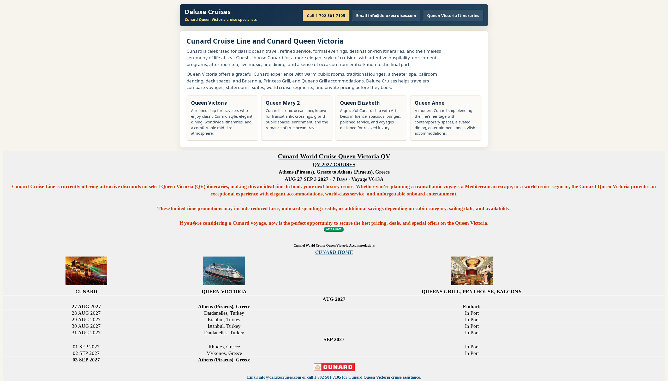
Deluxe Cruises (208, 11)
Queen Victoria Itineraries (453, 15)
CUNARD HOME (334, 252)
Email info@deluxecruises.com (386, 15)
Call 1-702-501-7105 (326, 15)
